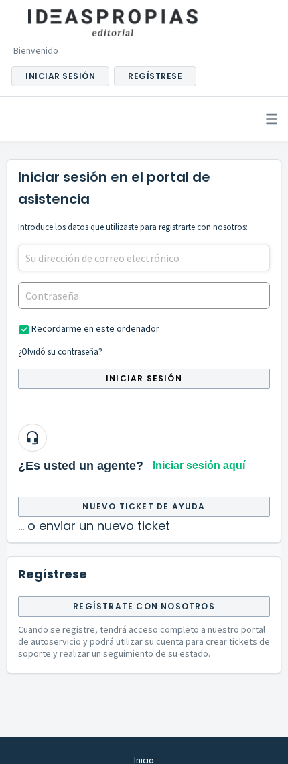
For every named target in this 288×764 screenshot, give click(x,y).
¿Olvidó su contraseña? (60, 351)
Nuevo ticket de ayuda (143, 506)
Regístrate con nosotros (144, 606)
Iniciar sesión (144, 378)
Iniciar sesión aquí (199, 465)
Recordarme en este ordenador (95, 328)
